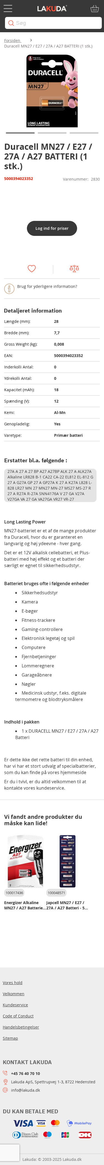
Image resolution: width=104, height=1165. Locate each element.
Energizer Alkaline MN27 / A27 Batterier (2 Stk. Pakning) (24, 905)
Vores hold (12, 982)
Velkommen (13, 993)
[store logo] (52, 8)
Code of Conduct (18, 1016)
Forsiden (12, 40)
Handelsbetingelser (21, 1027)
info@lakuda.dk (25, 1090)
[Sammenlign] (77, 269)
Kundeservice (15, 1004)
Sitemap (10, 1038)
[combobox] (53, 23)
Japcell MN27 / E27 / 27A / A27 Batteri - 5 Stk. (65, 905)
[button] (20, 133)
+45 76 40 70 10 (25, 1073)
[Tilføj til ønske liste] (34, 269)
